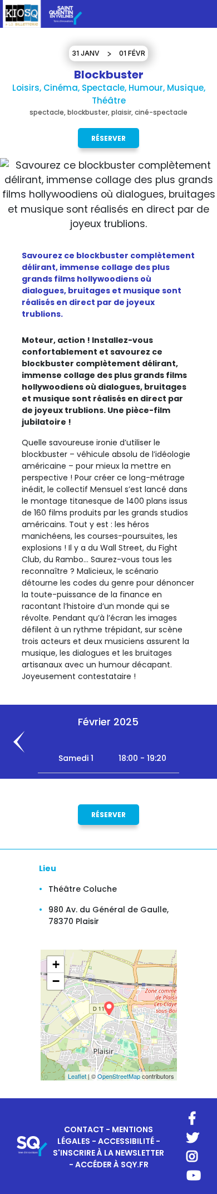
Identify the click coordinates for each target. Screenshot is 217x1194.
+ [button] (56, 964)
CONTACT (84, 1129)
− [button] (56, 981)
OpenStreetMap (118, 1076)
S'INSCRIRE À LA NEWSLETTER (108, 1152)
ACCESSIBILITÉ (126, 1141)
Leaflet (77, 1076)
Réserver (108, 138)
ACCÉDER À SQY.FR (112, 1164)
